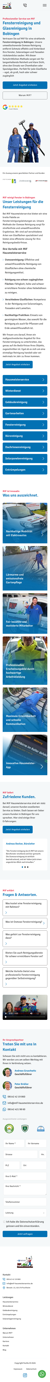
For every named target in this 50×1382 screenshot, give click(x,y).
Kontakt (6, 1345)
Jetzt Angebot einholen (25, 85)
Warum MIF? (25, 95)
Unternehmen (8, 1337)
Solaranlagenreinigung (12, 1319)
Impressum (18, 1369)
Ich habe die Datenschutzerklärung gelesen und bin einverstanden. (25, 1224)
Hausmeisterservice (10, 1302)
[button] (25, 908)
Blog (4, 1350)
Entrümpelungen (9, 1314)
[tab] (22, 867)
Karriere (6, 1341)
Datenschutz (31, 1369)
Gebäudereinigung (10, 1310)
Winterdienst (8, 1306)
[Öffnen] (45, 5)
